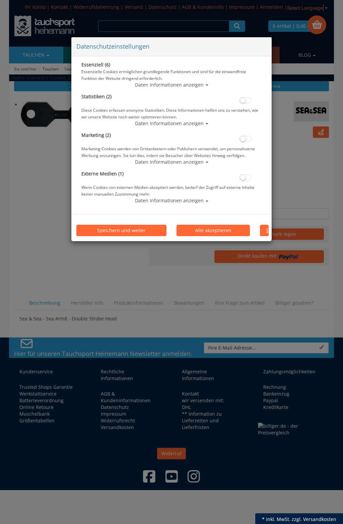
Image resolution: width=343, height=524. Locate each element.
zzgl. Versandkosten (314, 519)
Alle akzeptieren (213, 230)
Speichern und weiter (121, 230)
